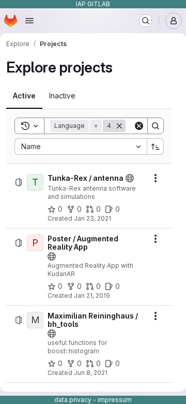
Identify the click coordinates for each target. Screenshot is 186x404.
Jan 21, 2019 (92, 295)
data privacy (72, 399)
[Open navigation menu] (29, 20)
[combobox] (80, 146)
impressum (115, 399)
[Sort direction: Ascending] (155, 146)
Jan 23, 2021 (92, 218)
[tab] (24, 96)
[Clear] (139, 126)
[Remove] (119, 126)
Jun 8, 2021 (90, 373)
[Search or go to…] (146, 21)
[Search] (155, 126)
